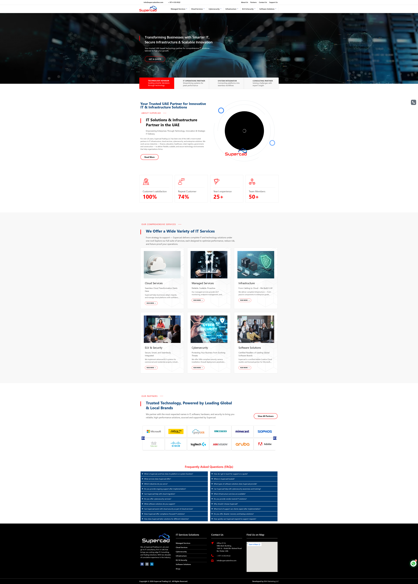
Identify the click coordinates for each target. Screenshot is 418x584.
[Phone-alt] (413, 102)
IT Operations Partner (194, 80)
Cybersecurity (214, 9)
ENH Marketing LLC (271, 581)
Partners (253, 2)
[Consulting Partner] (249, 83)
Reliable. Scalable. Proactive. (204, 288)
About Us (244, 2)
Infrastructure (230, 9)
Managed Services (178, 9)
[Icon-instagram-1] (147, 564)
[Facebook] (142, 564)
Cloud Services (197, 9)
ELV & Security (248, 9)
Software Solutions (266, 9)
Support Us (273, 2)
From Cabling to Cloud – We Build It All (255, 288)
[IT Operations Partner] (179, 83)
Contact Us (263, 2)
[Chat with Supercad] (413, 564)
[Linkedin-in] (151, 564)
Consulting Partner (263, 80)
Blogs (178, 568)
